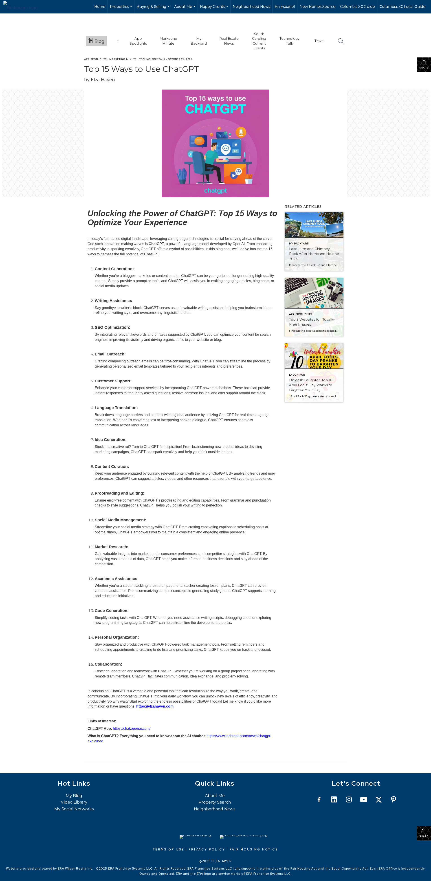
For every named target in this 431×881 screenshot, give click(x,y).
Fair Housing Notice (254, 849)
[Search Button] (341, 41)
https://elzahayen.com (155, 706)
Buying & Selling (154, 8)
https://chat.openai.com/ (131, 728)
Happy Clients (214, 8)
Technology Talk (152, 59)
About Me (185, 8)
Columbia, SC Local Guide (402, 6)
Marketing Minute (123, 59)
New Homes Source (317, 6)
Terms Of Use (168, 849)
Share (423, 67)
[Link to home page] (22, 6)
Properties (121, 8)
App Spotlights (95, 59)
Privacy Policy (207, 849)
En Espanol (285, 6)
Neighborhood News (251, 6)
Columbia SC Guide (357, 6)
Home (99, 6)
